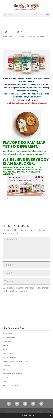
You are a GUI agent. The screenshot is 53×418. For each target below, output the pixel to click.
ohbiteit (8, 36)
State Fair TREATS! (10, 385)
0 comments (39, 36)
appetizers (7, 333)
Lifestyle (6, 365)
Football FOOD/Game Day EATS (16, 361)
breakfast (7, 341)
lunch (5, 369)
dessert (6, 345)
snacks (5, 381)
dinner (5, 349)
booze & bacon (9, 337)
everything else (9, 357)
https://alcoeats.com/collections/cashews (28, 103)
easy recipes (8, 353)
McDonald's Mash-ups (12, 373)
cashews (13, 84)
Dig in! (5, 198)
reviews (29, 36)
